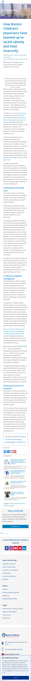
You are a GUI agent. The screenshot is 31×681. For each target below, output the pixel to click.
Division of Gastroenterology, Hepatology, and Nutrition (14, 120)
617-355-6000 (9, 649)
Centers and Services (8, 567)
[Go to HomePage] (15, 2)
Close (15, 677)
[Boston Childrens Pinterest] (20, 548)
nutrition (21, 59)
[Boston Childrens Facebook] (7, 548)
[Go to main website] (11, 638)
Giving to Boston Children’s (10, 592)
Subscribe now (16, 526)
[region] (15, 668)
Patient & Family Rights (9, 612)
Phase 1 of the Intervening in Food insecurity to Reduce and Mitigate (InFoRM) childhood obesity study (14, 331)
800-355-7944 (18, 649)
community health (10, 59)
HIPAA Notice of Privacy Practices (12, 609)
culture (17, 59)
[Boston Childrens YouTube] (15, 548)
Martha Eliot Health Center (13, 157)
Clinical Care (7, 57)
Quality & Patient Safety (9, 599)
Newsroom (5, 596)
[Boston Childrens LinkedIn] (24, 548)
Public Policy (6, 618)
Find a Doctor (6, 573)
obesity (26, 59)
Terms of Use (6, 615)
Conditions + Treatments (10, 570)
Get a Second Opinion (9, 576)
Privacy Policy (17, 670)
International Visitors (9, 564)
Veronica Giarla (23, 55)
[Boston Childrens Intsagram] (11, 548)
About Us (5, 589)
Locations (5, 579)
